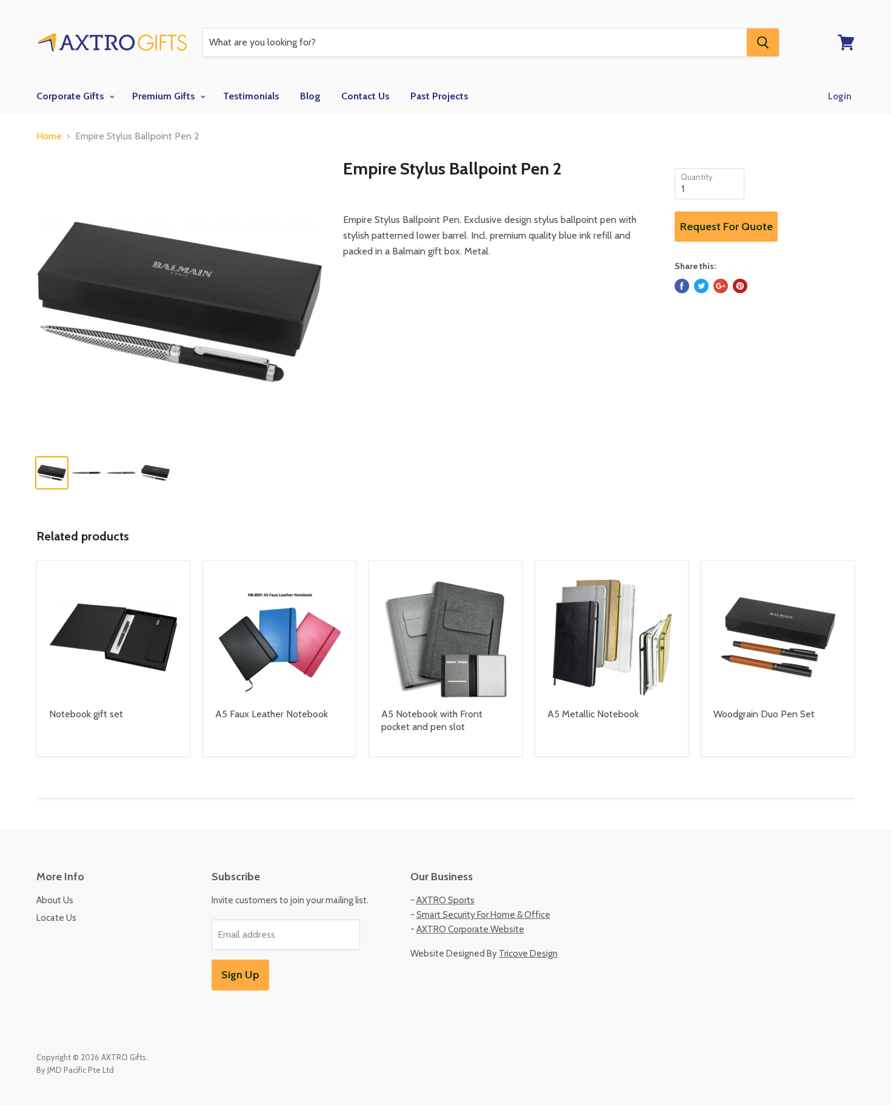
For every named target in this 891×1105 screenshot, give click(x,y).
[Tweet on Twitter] (701, 286)
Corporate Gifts (71, 96)
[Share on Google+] (720, 286)
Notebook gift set (86, 714)
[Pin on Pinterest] (740, 286)
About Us (54, 900)
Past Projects (439, 96)
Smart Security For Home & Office (483, 914)
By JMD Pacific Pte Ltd (75, 1070)
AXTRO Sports (445, 900)
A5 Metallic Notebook (593, 714)
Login (840, 96)
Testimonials (251, 96)
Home (49, 136)
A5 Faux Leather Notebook (271, 714)
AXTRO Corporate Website (470, 929)
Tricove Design (528, 953)
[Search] (763, 42)
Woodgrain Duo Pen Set (764, 714)
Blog (310, 96)
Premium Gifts (165, 96)
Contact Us (365, 96)
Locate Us (56, 917)
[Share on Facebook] (682, 286)
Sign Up (240, 974)
